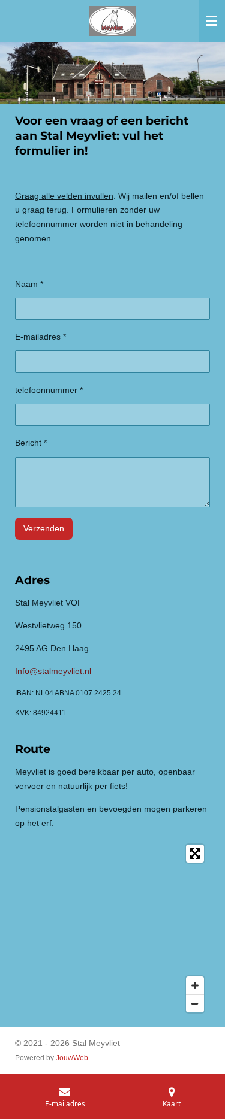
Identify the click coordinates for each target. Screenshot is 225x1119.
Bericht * (31, 442)
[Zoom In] (195, 985)
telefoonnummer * (49, 390)
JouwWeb (72, 1057)
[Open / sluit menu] (212, 21)
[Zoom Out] (195, 1003)
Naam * (29, 284)
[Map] (112, 928)
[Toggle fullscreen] (195, 854)
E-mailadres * (40, 336)
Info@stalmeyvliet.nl (53, 671)
